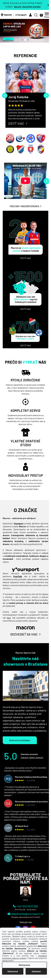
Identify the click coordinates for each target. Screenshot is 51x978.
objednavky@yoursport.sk (27, 913)
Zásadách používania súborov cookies (24, 956)
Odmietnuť (12, 971)
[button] (30, 15)
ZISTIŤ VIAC (16, 123)
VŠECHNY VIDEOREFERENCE (24, 206)
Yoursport (18, 523)
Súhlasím (36, 971)
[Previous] (4, 95)
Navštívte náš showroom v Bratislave (25, 661)
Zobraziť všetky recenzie (32, 757)
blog (9, 618)
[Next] (46, 95)
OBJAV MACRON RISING (27, 7)
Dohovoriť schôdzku (19, 740)
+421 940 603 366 (27, 906)
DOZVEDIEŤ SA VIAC (24, 634)
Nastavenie (24, 965)
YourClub (17, 576)
